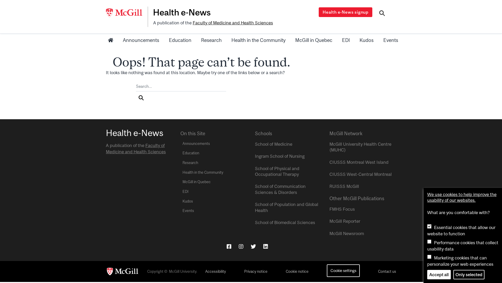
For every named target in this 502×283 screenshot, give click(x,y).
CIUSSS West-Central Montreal (360, 174)
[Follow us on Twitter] (253, 246)
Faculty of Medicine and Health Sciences (233, 22)
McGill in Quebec (313, 40)
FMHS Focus (342, 209)
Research (211, 40)
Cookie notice (297, 271)
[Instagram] (241, 246)
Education (180, 40)
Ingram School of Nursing (280, 156)
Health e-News (182, 12)
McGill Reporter (344, 221)
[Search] (382, 14)
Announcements (141, 40)
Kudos (367, 40)
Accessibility (215, 271)
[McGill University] (127, 12)
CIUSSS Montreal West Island (359, 162)
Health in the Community (258, 40)
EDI (346, 40)
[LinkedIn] (265, 246)
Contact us (387, 271)
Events (390, 40)
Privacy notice (255, 271)
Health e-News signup (345, 12)
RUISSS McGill (344, 186)
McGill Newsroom (346, 233)
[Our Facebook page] (229, 246)
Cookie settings (343, 270)
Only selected (468, 274)
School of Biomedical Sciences (285, 222)
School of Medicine (273, 144)
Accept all (439, 274)
